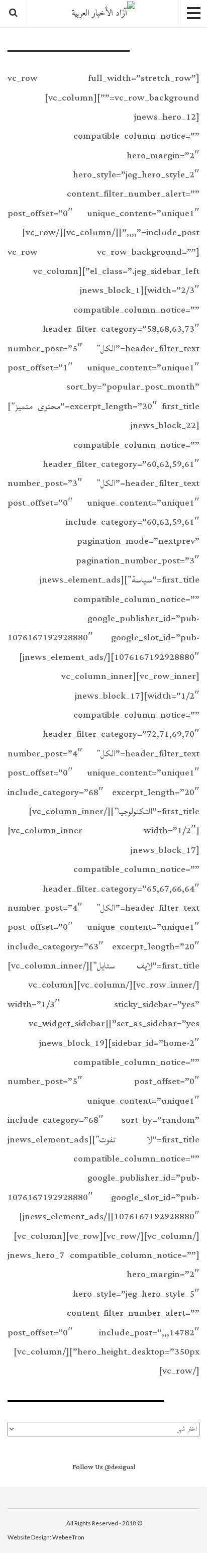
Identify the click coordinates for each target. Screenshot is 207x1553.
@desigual (120, 1467)
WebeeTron (68, 1537)
